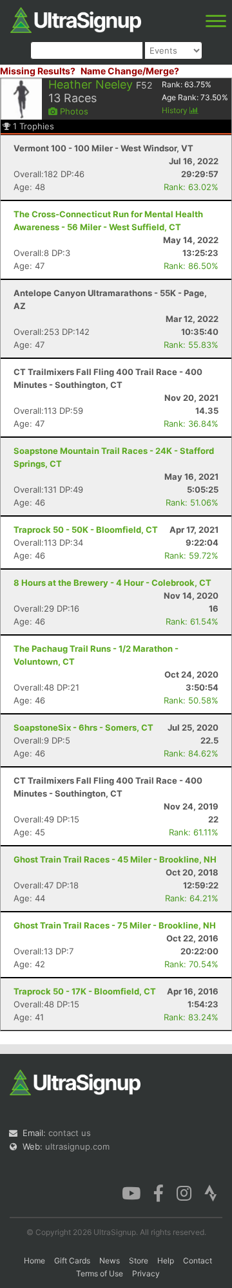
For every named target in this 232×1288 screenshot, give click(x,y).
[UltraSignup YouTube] (131, 1192)
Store (138, 1260)
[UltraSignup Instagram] (184, 1192)
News (109, 1260)
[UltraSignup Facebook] (158, 1192)
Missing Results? (37, 70)
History (175, 110)
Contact (197, 1260)
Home (34, 1260)
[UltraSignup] (75, 18)
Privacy (146, 1273)
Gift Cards (72, 1260)
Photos (72, 111)
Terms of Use (99, 1273)
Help (165, 1260)
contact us (69, 1133)
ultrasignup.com (77, 1146)
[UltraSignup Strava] (210, 1192)
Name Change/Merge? (130, 70)
